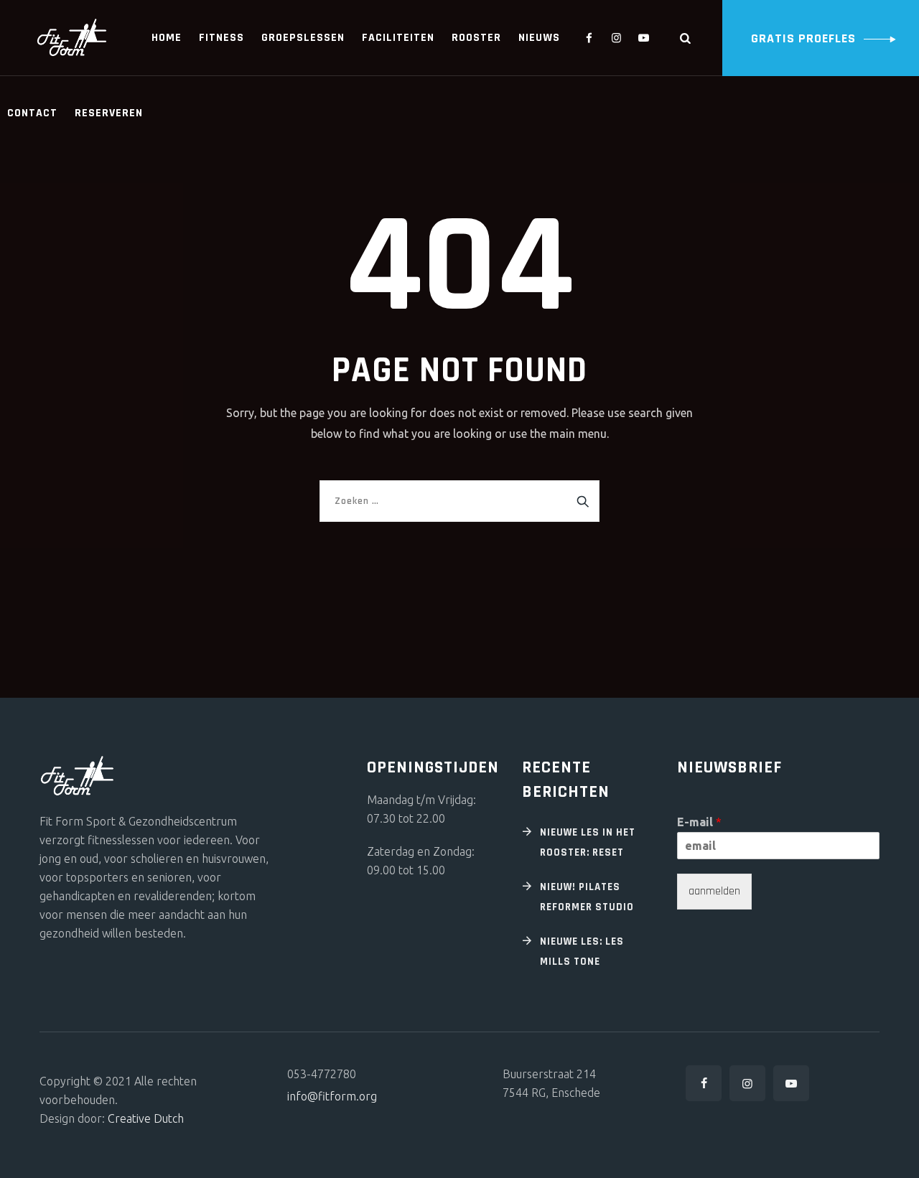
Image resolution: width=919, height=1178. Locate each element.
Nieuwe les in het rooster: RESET (587, 842)
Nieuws (539, 37)
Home (166, 37)
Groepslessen (303, 37)
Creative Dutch (146, 1118)
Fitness (221, 37)
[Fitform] (72, 37)
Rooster (476, 37)
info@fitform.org (332, 1096)
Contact (32, 113)
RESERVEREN (109, 113)
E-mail (699, 821)
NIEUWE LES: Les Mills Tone (582, 951)
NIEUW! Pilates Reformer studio (587, 897)
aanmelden (714, 891)
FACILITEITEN (398, 37)
